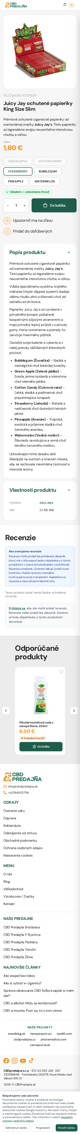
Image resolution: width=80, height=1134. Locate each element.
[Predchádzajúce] (6, 710)
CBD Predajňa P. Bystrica (21, 934)
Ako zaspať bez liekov (19, 975)
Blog (6, 881)
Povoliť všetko (66, 1128)
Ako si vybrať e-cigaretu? (22, 983)
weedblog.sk (16, 1034)
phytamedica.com (54, 1039)
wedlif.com (64, 1034)
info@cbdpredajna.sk (23, 786)
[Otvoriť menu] (71, 5)
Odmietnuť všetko (16, 1128)
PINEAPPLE (15, 181)
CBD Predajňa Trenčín (19, 949)
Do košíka (43, 746)
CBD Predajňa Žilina (18, 957)
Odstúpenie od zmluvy (20, 833)
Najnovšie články (22, 967)
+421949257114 (18, 792)
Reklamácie (12, 825)
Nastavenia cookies (17, 855)
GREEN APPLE (18, 161)
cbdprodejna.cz (25, 1039)
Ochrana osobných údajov (23, 848)
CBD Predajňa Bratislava (21, 927)
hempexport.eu (41, 1034)
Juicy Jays (46, 502)
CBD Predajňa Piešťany (20, 942)
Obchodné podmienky (20, 840)
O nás (7, 874)
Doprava (9, 818)
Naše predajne (18, 918)
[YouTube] (23, 1061)
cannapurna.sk (40, 1045)
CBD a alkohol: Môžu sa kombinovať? (30, 1003)
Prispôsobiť (43, 1128)
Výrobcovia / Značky (18, 896)
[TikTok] (31, 1061)
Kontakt (9, 904)
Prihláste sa (17, 608)
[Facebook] (6, 1061)
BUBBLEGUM (48, 171)
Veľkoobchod (13, 889)
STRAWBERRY (18, 171)
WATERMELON (45, 181)
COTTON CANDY (50, 161)
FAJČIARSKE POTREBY (19, 95)
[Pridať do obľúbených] (61, 671)
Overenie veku (14, 811)
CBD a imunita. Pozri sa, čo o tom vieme (32, 1010)
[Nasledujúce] (74, 710)
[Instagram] (14, 1061)
